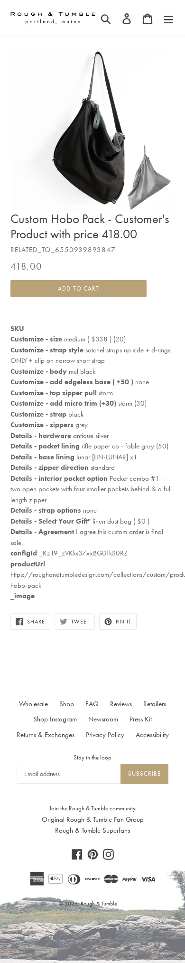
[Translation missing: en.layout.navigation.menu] (168, 18)
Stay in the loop (92, 757)
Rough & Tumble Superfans (92, 830)
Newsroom (103, 719)
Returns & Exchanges (45, 734)
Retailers (154, 704)
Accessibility (152, 734)
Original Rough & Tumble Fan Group (93, 819)
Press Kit (141, 719)
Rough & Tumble (99, 903)
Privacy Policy (105, 734)
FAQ (92, 704)
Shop (66, 704)
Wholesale (33, 704)
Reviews (121, 704)
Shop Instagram (55, 719)
